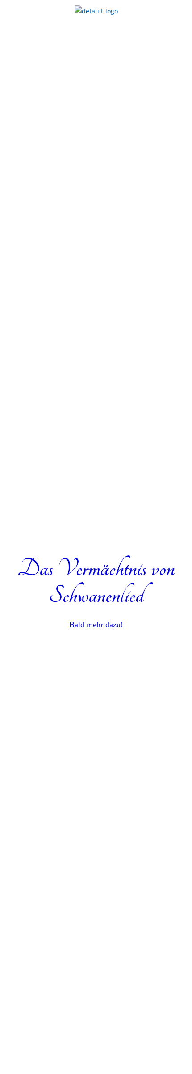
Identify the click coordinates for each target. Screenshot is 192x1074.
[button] (96, 43)
